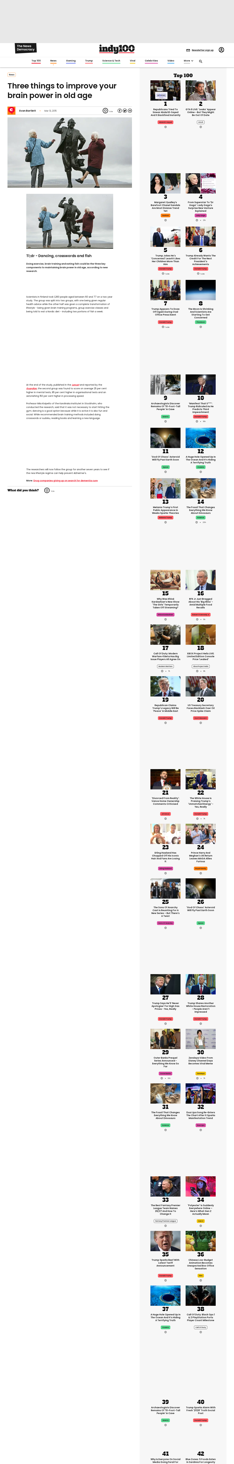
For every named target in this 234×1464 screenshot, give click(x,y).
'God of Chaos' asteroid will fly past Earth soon (165, 458)
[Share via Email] (130, 111)
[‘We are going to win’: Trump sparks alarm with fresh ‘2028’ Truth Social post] (201, 1388)
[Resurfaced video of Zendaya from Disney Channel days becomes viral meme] (201, 1038)
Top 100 (36, 60)
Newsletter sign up (203, 50)
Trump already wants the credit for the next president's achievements (201, 260)
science (200, 517)
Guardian (31, 388)
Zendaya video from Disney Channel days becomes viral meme (200, 1060)
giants (165, 416)
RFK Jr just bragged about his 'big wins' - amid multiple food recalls (200, 603)
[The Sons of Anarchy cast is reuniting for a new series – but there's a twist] (165, 888)
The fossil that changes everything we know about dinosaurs (200, 510)
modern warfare (165, 666)
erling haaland (166, 868)
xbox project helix (200, 666)
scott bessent (201, 718)
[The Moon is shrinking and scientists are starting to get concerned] (201, 290)
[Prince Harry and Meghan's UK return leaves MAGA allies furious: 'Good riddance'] (201, 833)
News (53, 60)
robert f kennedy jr (200, 614)
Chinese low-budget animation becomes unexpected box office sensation (200, 1264)
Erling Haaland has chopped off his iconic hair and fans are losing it (165, 857)
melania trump (165, 517)
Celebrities (151, 60)
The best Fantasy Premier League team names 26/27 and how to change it (165, 1209)
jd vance (165, 814)
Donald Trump (201, 416)
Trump (89, 60)
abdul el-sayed (165, 122)
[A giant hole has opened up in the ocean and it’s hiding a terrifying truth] (201, 437)
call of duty (200, 1327)
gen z (200, 1221)
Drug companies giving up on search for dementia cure (65, 480)
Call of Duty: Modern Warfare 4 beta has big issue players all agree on (165, 656)
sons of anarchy (165, 923)
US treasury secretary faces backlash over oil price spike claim (201, 708)
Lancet (75, 384)
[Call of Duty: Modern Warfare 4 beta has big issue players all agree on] (165, 634)
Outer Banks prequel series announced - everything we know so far (165, 1062)
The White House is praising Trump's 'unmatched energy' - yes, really (200, 802)
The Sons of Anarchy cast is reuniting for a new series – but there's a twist (165, 911)
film (200, 1275)
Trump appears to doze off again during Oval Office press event (165, 312)
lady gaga (200, 215)
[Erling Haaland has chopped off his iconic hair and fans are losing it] (165, 833)
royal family (200, 868)
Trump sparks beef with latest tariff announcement (165, 1263)
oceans (200, 467)
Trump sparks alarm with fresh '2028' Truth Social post (201, 1410)
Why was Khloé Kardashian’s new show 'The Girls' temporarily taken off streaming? (165, 603)
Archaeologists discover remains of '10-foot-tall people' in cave (165, 406)
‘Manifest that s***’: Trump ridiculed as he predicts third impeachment (201, 408)
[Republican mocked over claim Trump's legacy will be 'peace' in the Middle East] (165, 686)
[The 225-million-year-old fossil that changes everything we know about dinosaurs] (201, 488)
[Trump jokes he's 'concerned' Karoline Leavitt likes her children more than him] (165, 236)
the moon (200, 322)
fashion (165, 215)
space (165, 467)
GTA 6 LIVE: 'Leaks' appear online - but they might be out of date (201, 112)
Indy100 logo (117, 49)
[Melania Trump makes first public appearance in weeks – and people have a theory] (165, 488)
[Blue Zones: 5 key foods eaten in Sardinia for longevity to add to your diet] (201, 1440)
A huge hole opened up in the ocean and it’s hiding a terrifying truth (201, 459)
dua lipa (200, 1125)
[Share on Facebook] (120, 111)
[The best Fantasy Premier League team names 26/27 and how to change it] (165, 1186)
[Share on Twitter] (125, 111)
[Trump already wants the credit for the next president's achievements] (201, 236)
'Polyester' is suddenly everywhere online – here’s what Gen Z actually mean (201, 1209)
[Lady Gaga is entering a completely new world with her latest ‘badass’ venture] (201, 183)
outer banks (165, 1073)
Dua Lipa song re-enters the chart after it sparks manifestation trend (200, 1115)
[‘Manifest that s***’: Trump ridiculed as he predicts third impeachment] (201, 384)
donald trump (165, 269)
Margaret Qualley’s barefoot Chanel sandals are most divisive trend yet (165, 206)
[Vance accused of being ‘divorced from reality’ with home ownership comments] (165, 779)
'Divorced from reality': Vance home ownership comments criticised (165, 801)
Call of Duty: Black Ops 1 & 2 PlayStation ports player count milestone (201, 1317)
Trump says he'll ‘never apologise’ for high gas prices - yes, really (165, 1006)
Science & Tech (111, 60)
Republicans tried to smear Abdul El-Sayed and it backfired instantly (165, 112)
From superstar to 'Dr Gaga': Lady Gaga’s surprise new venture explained (200, 206)
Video (170, 60)
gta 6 (200, 122)
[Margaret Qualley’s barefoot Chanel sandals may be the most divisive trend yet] (165, 183)
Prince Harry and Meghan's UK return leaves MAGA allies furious (200, 857)
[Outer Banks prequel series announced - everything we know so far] (165, 1038)
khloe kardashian (165, 614)
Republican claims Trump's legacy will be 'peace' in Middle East (165, 708)
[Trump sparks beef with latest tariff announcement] (165, 1240)
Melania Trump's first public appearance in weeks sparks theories (165, 510)
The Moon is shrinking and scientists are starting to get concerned (200, 313)
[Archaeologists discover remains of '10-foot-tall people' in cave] (165, 384)
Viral (132, 60)
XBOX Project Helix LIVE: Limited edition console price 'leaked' (200, 656)
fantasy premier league (165, 1221)
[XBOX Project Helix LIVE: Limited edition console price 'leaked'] (201, 634)
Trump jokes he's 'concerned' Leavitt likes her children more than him (165, 260)
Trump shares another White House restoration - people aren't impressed (200, 1007)
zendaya (201, 1073)
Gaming (71, 60)
